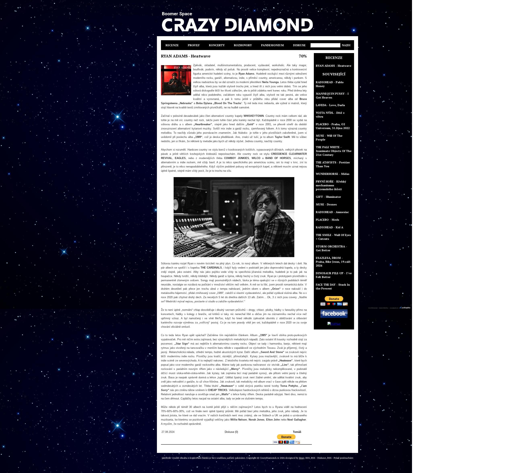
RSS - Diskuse (318, 457)
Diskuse (299, 45)
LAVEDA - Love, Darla (330, 105)
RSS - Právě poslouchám (340, 457)
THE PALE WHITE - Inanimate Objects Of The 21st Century (333, 151)
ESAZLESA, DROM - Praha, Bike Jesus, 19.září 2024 (333, 261)
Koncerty (217, 45)
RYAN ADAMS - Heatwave (333, 66)
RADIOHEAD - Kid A (329, 227)
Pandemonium (272, 45)
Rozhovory (243, 45)
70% (303, 56)
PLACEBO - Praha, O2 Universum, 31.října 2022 (333, 126)
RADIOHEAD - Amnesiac (332, 212)
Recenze (172, 45)
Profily (194, 45)
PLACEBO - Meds (327, 220)
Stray (301, 457)
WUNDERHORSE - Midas (332, 174)
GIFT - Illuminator (328, 197)
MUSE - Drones (326, 204)
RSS (308, 457)
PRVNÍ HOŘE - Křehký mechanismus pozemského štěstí (331, 185)
